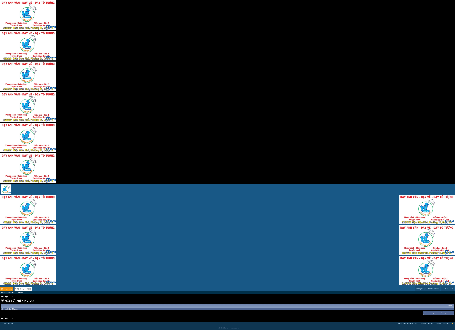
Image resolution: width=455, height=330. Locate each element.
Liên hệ (399, 323)
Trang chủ (446, 323)
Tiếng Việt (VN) (8, 323)
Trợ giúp (438, 323)
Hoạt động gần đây (8, 292)
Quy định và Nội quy (410, 323)
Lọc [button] (449, 306)
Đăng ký (20, 292)
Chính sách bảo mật (427, 323)
